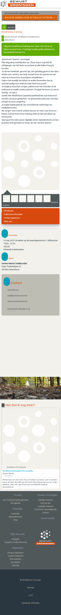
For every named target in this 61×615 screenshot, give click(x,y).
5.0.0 (30, 595)
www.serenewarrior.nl (17, 301)
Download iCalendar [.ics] (18, 309)
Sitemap (15, 565)
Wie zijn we (45, 503)
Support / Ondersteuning (16, 542)
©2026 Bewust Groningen (30, 580)
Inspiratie (15, 513)
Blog (15, 520)
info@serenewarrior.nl (17, 296)
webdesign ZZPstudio (31, 603)
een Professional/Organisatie (16, 500)
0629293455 (13, 290)
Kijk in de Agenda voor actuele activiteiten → (30, 17)
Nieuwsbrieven (15, 517)
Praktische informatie (13, 214)
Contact (45, 512)
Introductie (8, 211)
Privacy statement (15, 553)
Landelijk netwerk (45, 506)
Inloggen (15, 539)
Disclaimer (15, 562)
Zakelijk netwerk (45, 500)
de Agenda (15, 503)
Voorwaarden (15, 559)
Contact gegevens (12, 218)
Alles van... (8, 221)
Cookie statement (15, 556)
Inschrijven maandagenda (45, 509)
